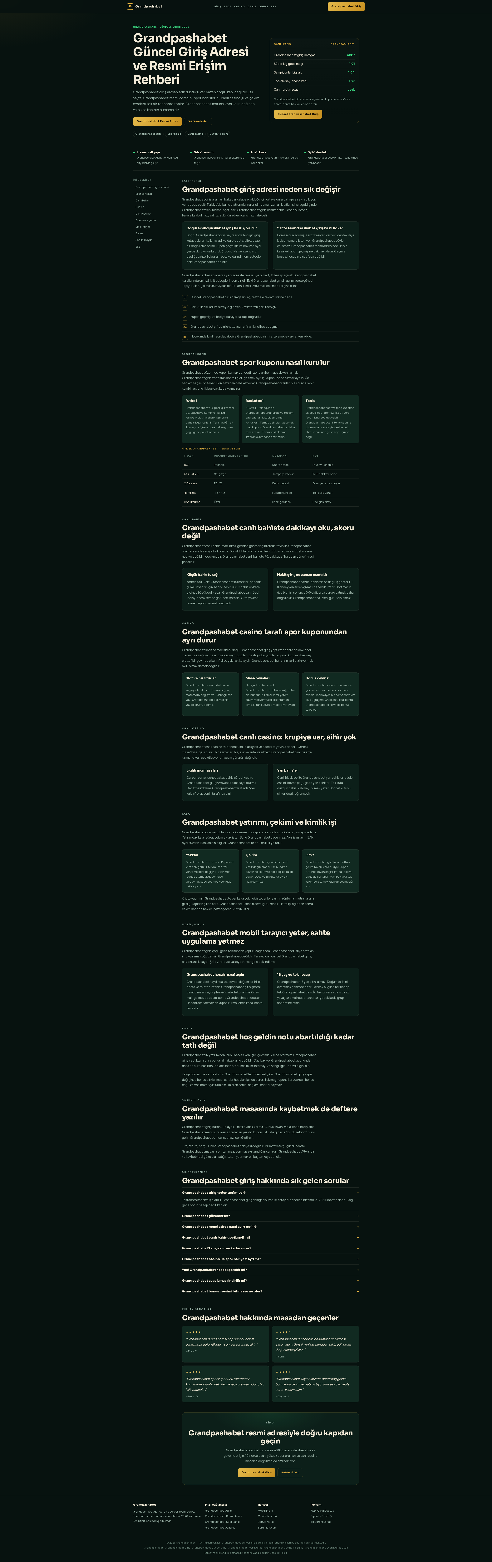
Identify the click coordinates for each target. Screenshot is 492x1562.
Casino (239, 6)
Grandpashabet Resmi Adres (157, 121)
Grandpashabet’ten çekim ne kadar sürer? (216, 1248)
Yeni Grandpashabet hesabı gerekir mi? (214, 1270)
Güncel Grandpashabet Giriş (298, 114)
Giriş (217, 6)
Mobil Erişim (265, 1510)
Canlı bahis (142, 200)
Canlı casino (143, 213)
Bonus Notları (266, 1522)
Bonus (139, 233)
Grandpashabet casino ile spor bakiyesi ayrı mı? (221, 1259)
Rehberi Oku (290, 1472)
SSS (273, 6)
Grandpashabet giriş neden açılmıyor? (214, 1193)
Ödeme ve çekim (145, 220)
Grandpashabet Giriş (346, 6)
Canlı (252, 6)
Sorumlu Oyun (267, 1527)
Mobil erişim (142, 227)
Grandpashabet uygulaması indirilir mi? (214, 1281)
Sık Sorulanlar (198, 121)
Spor (227, 6)
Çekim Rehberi (267, 1516)
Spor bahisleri (143, 193)
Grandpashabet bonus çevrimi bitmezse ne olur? (222, 1291)
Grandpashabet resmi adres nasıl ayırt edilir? (219, 1227)
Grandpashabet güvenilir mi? (206, 1216)
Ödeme (263, 6)
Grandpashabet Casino (220, 1527)
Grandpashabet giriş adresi (152, 187)
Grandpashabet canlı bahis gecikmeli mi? (216, 1237)
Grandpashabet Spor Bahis (222, 1522)
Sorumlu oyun (143, 240)
